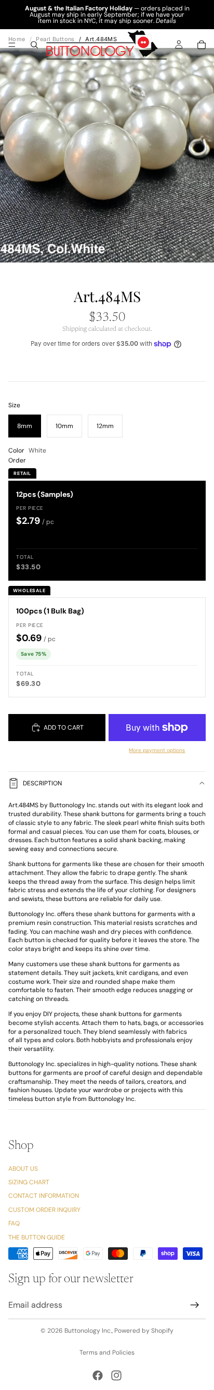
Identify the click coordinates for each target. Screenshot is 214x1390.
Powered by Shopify (143, 1330)
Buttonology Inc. (88, 1330)
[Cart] (201, 44)
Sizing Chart (28, 1182)
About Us (23, 1168)
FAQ (14, 1223)
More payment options (157, 750)
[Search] (34, 44)
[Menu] (12, 45)
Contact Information (43, 1196)
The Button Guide (36, 1237)
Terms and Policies (107, 1352)
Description (42, 783)
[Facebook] (97, 1375)
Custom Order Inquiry (44, 1210)
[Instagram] (116, 1375)
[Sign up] (195, 1305)
